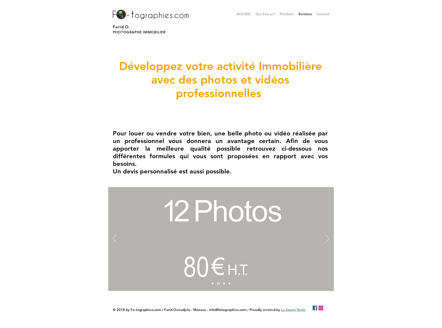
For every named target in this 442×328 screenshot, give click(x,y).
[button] (286, 14)
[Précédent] (115, 238)
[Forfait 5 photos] (212, 283)
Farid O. (121, 26)
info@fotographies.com (227, 310)
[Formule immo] (229, 283)
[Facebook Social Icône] (315, 308)
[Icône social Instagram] (321, 308)
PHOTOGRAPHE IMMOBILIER (139, 32)
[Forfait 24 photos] (223, 283)
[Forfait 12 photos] (218, 283)
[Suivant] (327, 238)
